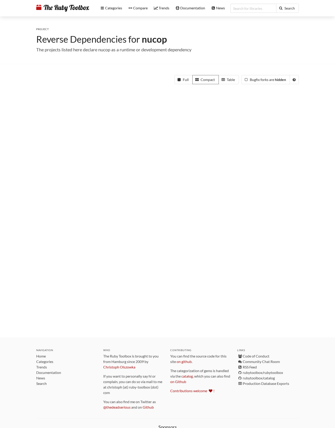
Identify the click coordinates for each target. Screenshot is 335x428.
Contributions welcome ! (192, 391)
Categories (44, 361)
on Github (178, 381)
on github (184, 361)
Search (41, 383)
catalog (187, 376)
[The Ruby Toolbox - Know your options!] (63, 8)
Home (41, 356)
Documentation (48, 372)
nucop (154, 39)
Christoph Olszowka (119, 367)
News (40, 378)
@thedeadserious (117, 407)
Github (148, 407)
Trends (41, 367)
